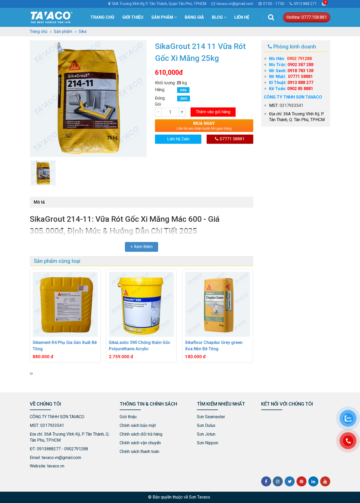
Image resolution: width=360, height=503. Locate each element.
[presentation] (30, 374)
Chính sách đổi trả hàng (141, 434)
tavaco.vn (55, 466)
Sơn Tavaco (199, 497)
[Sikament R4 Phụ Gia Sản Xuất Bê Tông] (65, 304)
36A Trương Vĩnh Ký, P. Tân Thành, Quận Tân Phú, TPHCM (159, 4)
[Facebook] (266, 481)
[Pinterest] (301, 481)
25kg (183, 98)
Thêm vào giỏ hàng (213, 111)
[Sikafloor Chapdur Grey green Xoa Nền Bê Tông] (217, 304)
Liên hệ (241, 17)
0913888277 (49, 448)
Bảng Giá (194, 17)
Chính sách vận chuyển (140, 442)
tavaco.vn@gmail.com (234, 4)
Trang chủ (102, 17)
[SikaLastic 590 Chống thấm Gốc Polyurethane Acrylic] (141, 304)
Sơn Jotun (206, 434)
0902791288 (76, 448)
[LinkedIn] (313, 481)
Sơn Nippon (207, 442)
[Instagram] (278, 481)
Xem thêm (143, 246)
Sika (183, 90)
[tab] (39, 202)
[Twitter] (290, 481)
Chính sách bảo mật (138, 425)
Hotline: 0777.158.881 (306, 17)
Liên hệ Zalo (178, 138)
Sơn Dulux (206, 425)
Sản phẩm (162, 17)
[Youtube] (325, 481)
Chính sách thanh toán (139, 451)
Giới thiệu (132, 17)
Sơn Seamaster (211, 416)
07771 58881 (232, 138)
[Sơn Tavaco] (51, 16)
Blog (218, 17)
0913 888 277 (305, 4)
